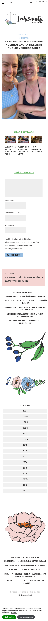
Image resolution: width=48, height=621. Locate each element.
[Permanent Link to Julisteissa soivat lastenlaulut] (23, 143)
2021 (25, 434)
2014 (25, 473)
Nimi (10, 200)
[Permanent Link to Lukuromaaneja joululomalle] (10, 143)
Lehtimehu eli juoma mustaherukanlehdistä (25, 570)
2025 (25, 411)
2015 (25, 468)
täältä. (14, 613)
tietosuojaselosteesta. (13, 249)
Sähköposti (13, 213)
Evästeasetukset (25, 595)
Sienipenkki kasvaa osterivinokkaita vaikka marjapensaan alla (25, 315)
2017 (25, 456)
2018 (25, 451)
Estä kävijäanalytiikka (26, 617)
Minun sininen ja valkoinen (36, 149)
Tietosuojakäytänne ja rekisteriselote (25, 592)
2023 (25, 422)
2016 (25, 462)
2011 (25, 491)
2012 (25, 485)
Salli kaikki (9, 617)
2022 (25, 428)
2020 (25, 439)
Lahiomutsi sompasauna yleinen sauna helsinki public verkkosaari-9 (24, 44)
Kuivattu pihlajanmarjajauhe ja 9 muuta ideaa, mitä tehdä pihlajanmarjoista (25, 308)
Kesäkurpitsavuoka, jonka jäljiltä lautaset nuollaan (25, 561)
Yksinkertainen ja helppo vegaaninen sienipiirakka (25, 565)
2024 (25, 416)
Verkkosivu (9, 225)
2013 (25, 479)
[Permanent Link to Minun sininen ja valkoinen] (36, 143)
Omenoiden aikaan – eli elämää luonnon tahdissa (25, 296)
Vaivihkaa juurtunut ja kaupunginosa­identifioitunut (25, 322)
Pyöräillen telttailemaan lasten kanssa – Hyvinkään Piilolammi (25, 302)
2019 (25, 445)
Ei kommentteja (23, 38)
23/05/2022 (23, 34)
